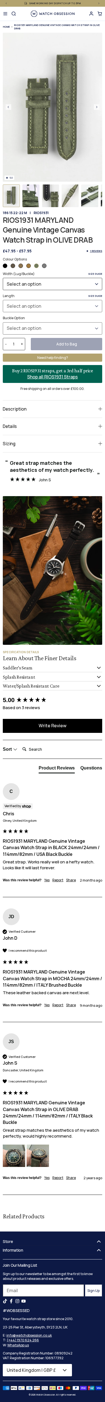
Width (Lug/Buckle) (52, 273)
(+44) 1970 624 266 (23, 1340)
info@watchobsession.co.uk (29, 1335)
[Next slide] (96, 107)
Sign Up (93, 1290)
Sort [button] (8, 749)
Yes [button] (47, 880)
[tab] (57, 769)
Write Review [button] (52, 726)
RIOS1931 (41, 212)
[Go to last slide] (8, 107)
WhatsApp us (18, 1345)
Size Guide (95, 273)
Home (6, 26)
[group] (52, 700)
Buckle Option (14, 318)
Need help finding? (52, 357)
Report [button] (57, 880)
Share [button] (71, 880)
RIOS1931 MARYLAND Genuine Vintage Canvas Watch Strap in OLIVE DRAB (57, 26)
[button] (11, 195)
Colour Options (15, 259)
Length (52, 295)
